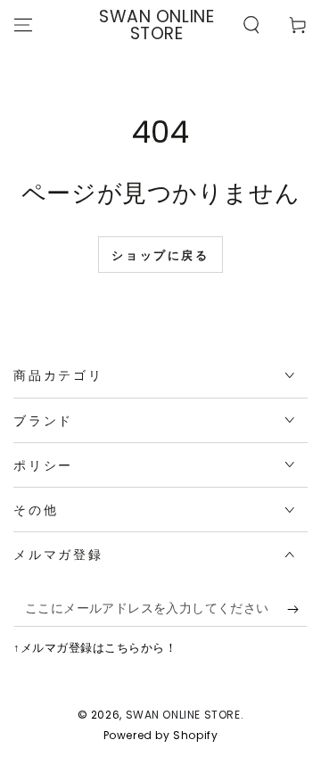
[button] (251, 25)
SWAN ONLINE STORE (183, 714)
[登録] (297, 609)
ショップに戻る (160, 255)
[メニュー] (23, 25)
